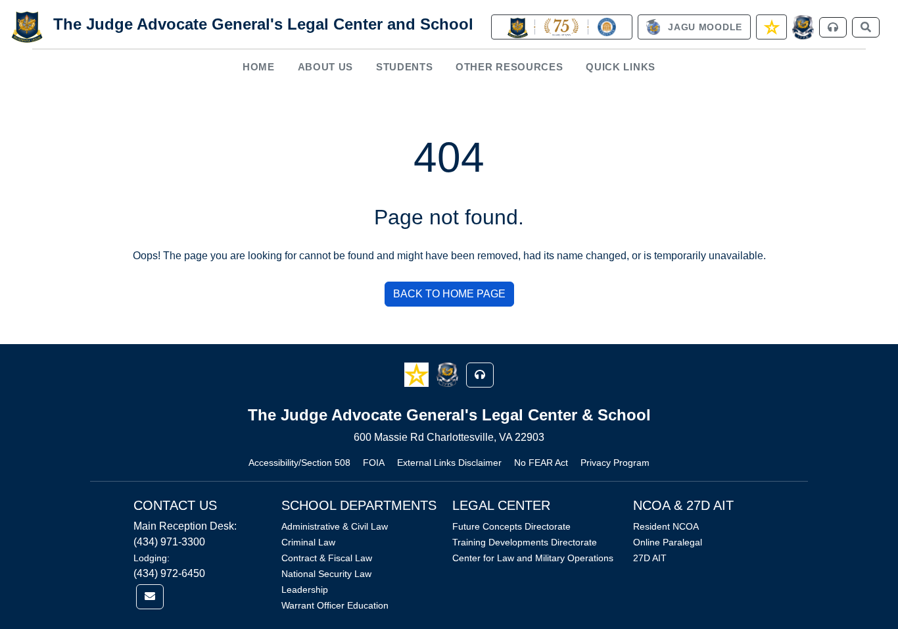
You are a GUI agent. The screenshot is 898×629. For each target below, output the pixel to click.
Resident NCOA (666, 526)
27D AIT (650, 558)
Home (259, 66)
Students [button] (404, 66)
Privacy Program (615, 462)
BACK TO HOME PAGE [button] (449, 293)
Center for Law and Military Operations (532, 558)
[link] (561, 26)
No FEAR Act (541, 462)
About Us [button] (326, 66)
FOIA (374, 462)
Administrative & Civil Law (334, 526)
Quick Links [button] (620, 66)
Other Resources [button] (509, 66)
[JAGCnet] (803, 27)
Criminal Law (308, 542)
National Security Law (326, 573)
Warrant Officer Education (335, 605)
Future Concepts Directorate (511, 526)
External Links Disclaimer (449, 462)
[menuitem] (259, 67)
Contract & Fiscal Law (326, 558)
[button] (417, 374)
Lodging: (151, 558)
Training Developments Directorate (524, 542)
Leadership (304, 589)
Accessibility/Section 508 (299, 462)
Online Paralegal (667, 542)
